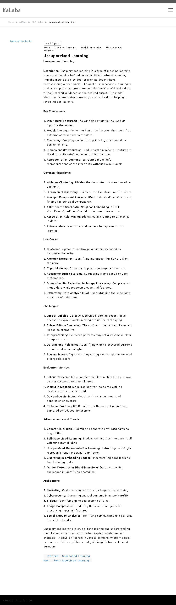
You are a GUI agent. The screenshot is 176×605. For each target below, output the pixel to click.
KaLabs (12, 10)
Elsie (22, 600)
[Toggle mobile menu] (170, 10)
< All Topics (52, 43)
